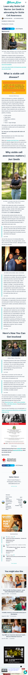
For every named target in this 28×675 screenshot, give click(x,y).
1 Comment (11, 638)
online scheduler (21, 402)
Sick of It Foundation (7, 64)
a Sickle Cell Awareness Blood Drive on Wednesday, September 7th (14, 410)
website (19, 448)
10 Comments (13, 616)
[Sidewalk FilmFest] (14, 654)
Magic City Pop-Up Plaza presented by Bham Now (16, 556)
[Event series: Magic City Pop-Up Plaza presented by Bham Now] (13, 555)
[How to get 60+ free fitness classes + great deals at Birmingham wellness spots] (14, 581)
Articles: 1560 (14, 486)
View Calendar (14, 563)
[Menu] (25, 2)
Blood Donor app (9, 402)
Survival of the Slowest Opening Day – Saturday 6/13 (16, 538)
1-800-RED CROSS (11, 404)
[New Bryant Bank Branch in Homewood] (14, 671)
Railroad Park (8, 558)
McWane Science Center (10, 540)
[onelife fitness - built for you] (12, 523)
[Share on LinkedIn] (8, 29)
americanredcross (17, 450)
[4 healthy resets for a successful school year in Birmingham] (14, 603)
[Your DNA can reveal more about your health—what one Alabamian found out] (14, 626)
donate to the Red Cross (13, 140)
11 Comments (13, 593)
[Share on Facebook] (4, 29)
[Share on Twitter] (12, 29)
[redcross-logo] (9, 460)
